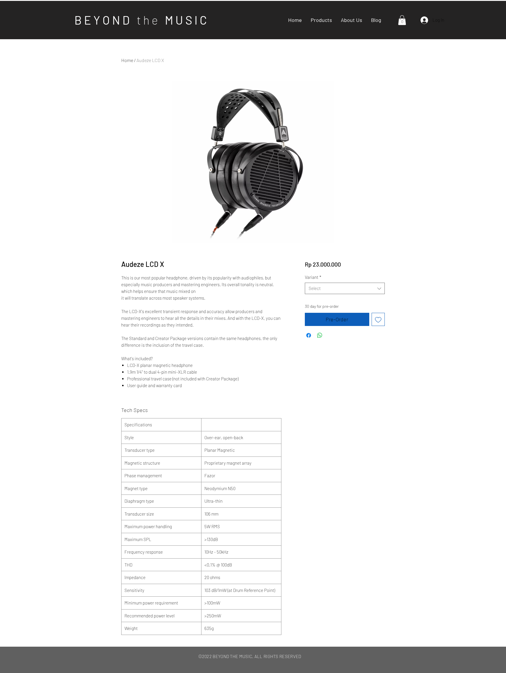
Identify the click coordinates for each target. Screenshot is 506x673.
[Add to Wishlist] (378, 319)
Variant (313, 277)
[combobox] (345, 288)
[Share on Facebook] (308, 335)
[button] (402, 20)
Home (127, 60)
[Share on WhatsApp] (319, 335)
